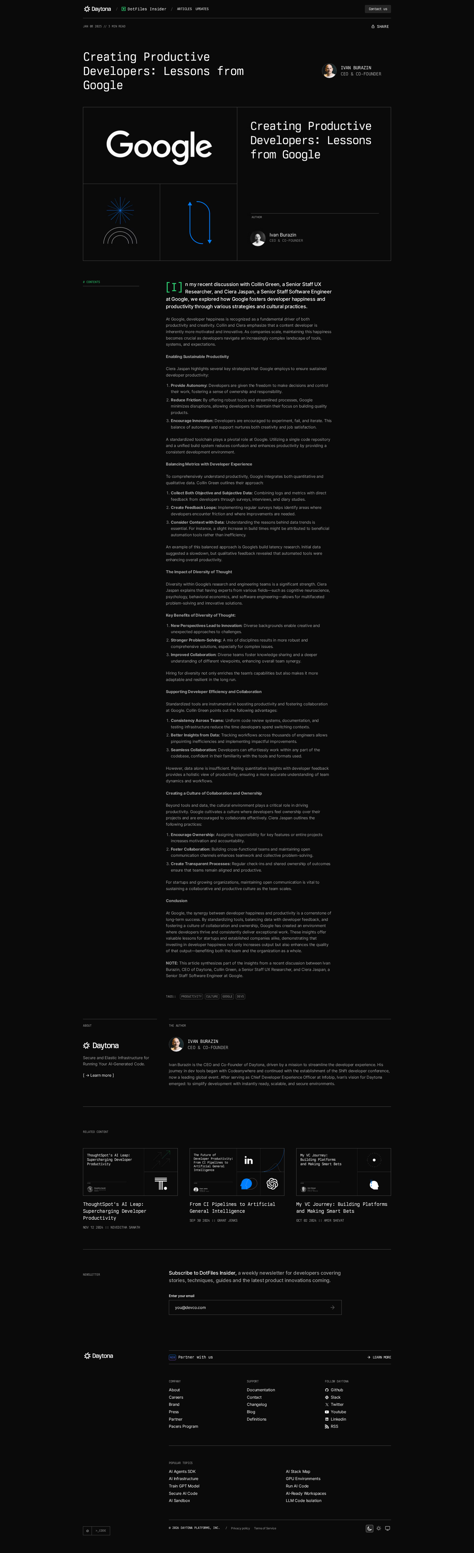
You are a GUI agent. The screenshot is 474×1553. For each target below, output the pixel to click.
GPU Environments (303, 1478)
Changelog (257, 1404)
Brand (174, 1404)
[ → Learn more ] (98, 1075)
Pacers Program (183, 1426)
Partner (175, 1419)
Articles (184, 9)
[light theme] (378, 1528)
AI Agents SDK (182, 1471)
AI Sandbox (179, 1500)
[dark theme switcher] (369, 1528)
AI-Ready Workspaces (306, 1493)
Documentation (261, 1389)
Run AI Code (297, 1485)
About (174, 1389)
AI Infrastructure (183, 1478)
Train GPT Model (184, 1485)
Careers (176, 1397)
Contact (254, 1397)
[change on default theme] (387, 1528)
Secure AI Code (183, 1493)
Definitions (256, 1419)
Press (174, 1411)
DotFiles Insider (147, 9)
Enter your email (181, 1296)
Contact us (378, 9)
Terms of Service (265, 1528)
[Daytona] (97, 9)
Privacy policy (240, 1528)
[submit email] (332, 1307)
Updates (202, 9)
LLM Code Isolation (303, 1500)
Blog (251, 1411)
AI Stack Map (298, 1471)
